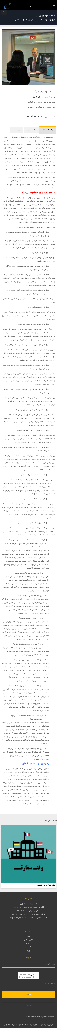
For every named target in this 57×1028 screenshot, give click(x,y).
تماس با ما (28, 946)
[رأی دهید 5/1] (39, 97)
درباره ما (28, 943)
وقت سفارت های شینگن (46, 885)
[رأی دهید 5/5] (33, 97)
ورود (28, 950)
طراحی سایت (48, 1024)
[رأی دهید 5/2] (38, 97)
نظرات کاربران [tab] (31, 130)
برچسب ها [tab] (16, 130)
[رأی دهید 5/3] (36, 97)
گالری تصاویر (28, 939)
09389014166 (22, 910)
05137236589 (17, 914)
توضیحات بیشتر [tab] (47, 130)
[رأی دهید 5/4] (35, 97)
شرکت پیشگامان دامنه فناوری (14, 1024)
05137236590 (29, 914)
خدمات (28, 936)
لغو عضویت (28, 1005)
